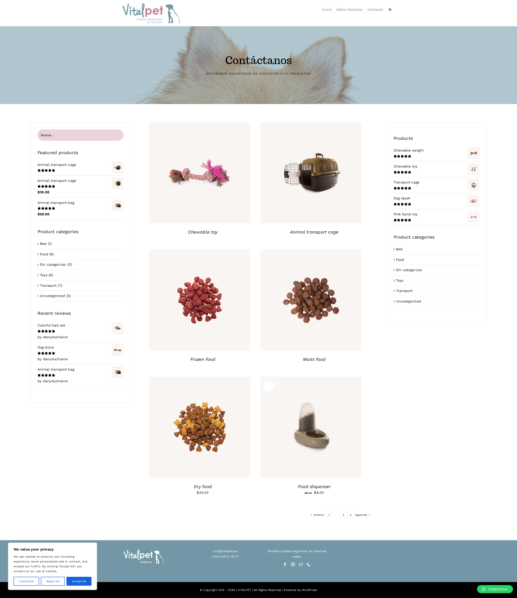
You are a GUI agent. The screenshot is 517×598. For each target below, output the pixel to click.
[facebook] (285, 564)
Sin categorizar (53, 264)
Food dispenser (314, 486)
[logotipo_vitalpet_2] (143, 549)
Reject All (52, 581)
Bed (43, 244)
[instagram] (293, 564)
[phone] (309, 564)
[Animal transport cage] (311, 172)
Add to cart (187, 430)
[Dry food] (199, 427)
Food (44, 254)
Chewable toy (203, 232)
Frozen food (202, 359)
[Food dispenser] (311, 427)
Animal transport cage (314, 232)
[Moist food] (311, 300)
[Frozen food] (199, 300)
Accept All (79, 581)
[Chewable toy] (199, 172)
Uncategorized (52, 296)
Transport (48, 285)
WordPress (309, 590)
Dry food (203, 486)
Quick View (199, 175)
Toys (43, 275)
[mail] (301, 564)
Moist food (314, 359)
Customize (26, 581)
